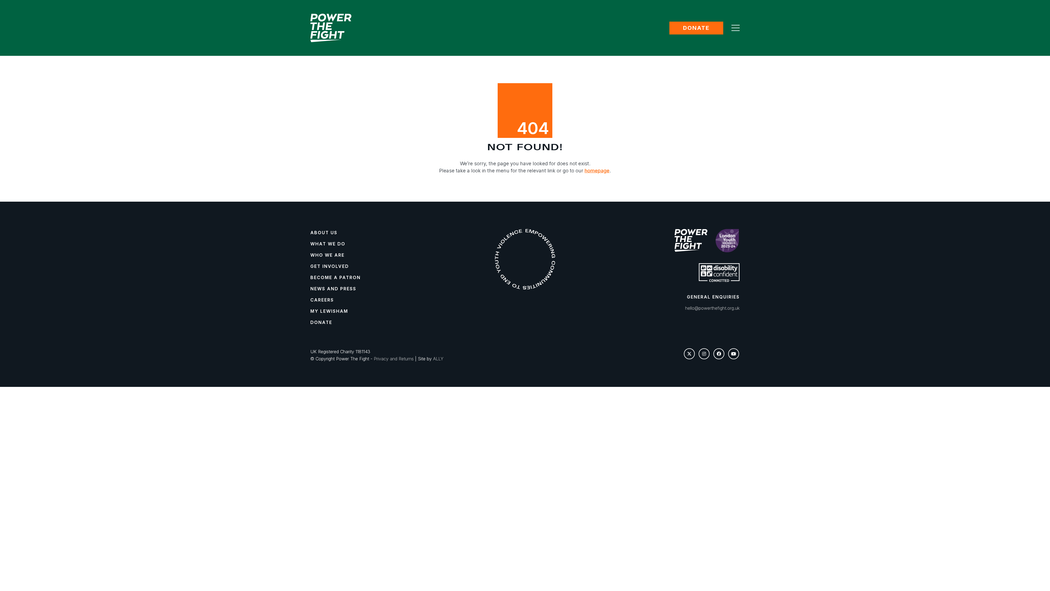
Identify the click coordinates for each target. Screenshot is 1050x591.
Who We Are (327, 255)
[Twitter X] (689, 353)
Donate (696, 28)
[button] (735, 28)
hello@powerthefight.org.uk (712, 308)
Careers (322, 300)
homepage (597, 170)
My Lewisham (329, 311)
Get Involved (329, 266)
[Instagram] (704, 353)
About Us (323, 232)
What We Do (327, 244)
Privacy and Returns (394, 358)
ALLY (438, 358)
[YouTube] (733, 353)
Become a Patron (335, 277)
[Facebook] (718, 353)
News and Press (333, 288)
